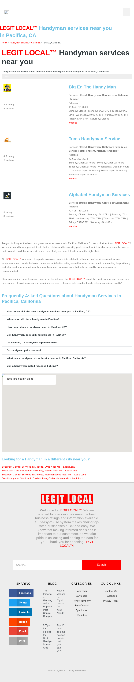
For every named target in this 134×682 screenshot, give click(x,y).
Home (5, 43)
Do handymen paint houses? (24, 350)
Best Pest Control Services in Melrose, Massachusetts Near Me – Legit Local (44, 474)
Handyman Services (19, 43)
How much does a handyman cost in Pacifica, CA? (37, 327)
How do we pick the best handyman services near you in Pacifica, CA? (49, 311)
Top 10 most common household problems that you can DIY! (62, 638)
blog (52, 583)
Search (101, 564)
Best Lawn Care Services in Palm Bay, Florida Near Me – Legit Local (39, 470)
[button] (126, 12)
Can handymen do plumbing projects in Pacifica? (36, 335)
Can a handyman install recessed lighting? (32, 366)
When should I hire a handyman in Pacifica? (33, 319)
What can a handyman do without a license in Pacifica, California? (46, 358)
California (35, 43)
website (73, 122)
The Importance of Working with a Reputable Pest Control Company (49, 603)
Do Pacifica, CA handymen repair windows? (33, 342)
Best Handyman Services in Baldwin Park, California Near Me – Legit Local (43, 478)
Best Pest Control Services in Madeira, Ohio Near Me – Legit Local (38, 466)
